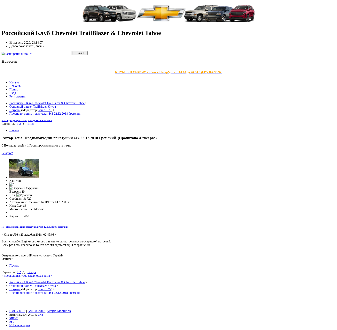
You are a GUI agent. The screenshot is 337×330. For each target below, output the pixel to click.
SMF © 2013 (36, 311)
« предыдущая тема (14, 120)
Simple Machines (59, 311)
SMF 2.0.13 (17, 311)
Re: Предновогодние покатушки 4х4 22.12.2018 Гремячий (34, 226)
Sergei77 (7, 153)
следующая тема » (40, 120)
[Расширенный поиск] (17, 52)
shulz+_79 (44, 110)
